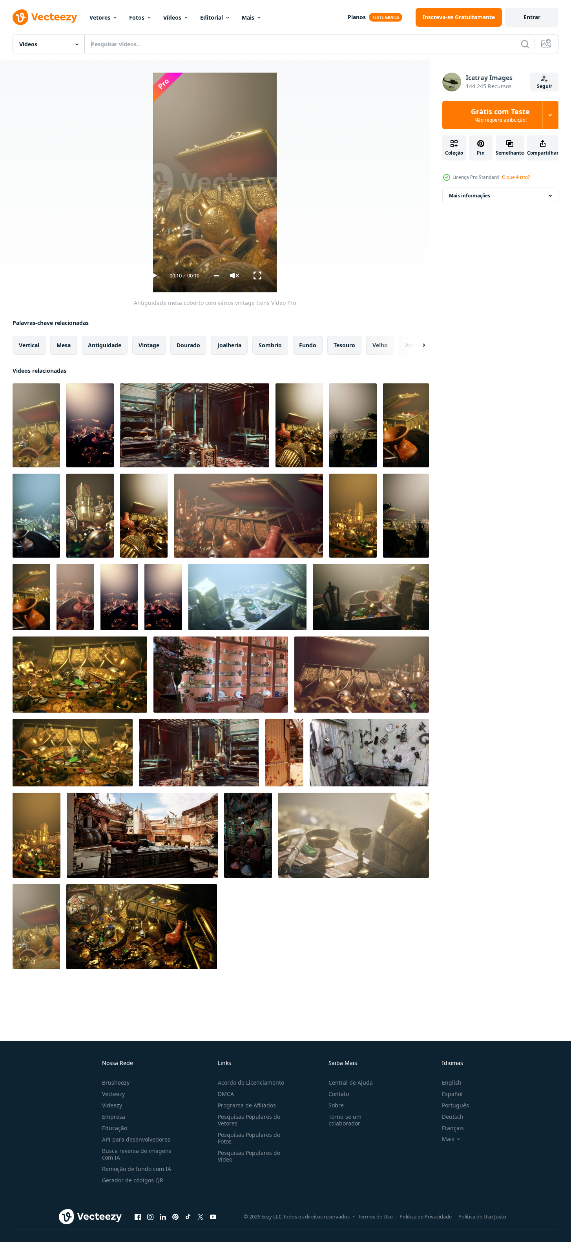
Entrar (532, 17)
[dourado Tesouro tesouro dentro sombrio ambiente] (36, 516)
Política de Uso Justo (482, 1216)
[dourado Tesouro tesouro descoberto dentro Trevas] (406, 425)
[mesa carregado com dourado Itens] (299, 425)
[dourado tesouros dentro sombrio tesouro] (163, 597)
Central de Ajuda (350, 1082)
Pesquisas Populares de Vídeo (249, 1156)
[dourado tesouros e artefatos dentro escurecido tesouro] (31, 597)
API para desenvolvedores (136, 1139)
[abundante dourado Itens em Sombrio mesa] (144, 516)
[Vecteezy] (45, 17)
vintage (149, 345)
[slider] (216, 275)
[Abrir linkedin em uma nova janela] (163, 1216)
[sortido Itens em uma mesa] (36, 835)
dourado (188, 345)
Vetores (99, 17)
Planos (357, 17)
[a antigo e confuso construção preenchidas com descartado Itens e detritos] (284, 752)
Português (455, 1105)
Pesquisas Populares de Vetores (249, 1120)
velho (380, 345)
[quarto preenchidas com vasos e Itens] (194, 425)
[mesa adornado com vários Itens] (353, 516)
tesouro (344, 345)
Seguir (544, 86)
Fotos (136, 17)
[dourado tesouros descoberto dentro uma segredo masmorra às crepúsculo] (248, 516)
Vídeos (172, 17)
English (452, 1082)
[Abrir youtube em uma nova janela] (213, 1216)
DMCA (226, 1094)
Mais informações (469, 195)
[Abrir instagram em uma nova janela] (150, 1216)
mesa (64, 345)
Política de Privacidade (426, 1216)
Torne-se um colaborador (344, 1120)
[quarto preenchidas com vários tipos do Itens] (90, 425)
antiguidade (104, 345)
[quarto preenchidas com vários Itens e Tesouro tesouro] (406, 516)
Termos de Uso (375, 1216)
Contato (338, 1094)
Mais (248, 17)
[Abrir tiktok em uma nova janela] (188, 1216)
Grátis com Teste (500, 115)
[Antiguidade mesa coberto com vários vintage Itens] (36, 425)
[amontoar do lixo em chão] (119, 597)
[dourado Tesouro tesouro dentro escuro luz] (90, 516)
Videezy (112, 1105)
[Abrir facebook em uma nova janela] (138, 1216)
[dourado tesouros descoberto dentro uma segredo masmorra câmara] (353, 835)
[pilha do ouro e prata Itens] (36, 926)
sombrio (270, 345)
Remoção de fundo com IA (136, 1169)
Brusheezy (116, 1082)
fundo (307, 345)
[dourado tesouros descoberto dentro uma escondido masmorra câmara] (73, 752)
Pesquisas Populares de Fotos (249, 1138)
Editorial (211, 17)
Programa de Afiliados (247, 1105)
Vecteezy (113, 1094)
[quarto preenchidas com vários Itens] (353, 425)
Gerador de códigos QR (132, 1180)
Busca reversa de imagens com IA (136, 1154)
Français (453, 1128)
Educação (114, 1128)
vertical (29, 345)
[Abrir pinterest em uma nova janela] (175, 1216)
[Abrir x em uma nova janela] (200, 1216)
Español (452, 1094)
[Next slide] (417, 345)
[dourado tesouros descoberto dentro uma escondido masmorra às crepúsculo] (361, 675)
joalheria (229, 345)
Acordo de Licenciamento (251, 1082)
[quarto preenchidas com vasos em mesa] (248, 835)
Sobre (336, 1105)
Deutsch (452, 1116)
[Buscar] (525, 44)
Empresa (113, 1116)
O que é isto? (516, 177)
